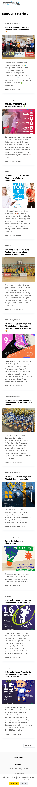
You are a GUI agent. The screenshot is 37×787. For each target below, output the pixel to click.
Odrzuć (24, 783)
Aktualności (9, 23)
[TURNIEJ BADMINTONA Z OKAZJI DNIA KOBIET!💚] (18, 121)
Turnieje (17, 23)
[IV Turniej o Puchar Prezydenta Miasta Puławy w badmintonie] (18, 494)
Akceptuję (14, 783)
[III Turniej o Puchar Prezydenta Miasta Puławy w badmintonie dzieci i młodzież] (18, 692)
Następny (28, 745)
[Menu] (34, 3)
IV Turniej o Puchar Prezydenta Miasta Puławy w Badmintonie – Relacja (18, 402)
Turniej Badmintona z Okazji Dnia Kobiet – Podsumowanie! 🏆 (17, 29)
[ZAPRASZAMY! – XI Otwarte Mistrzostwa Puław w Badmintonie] (18, 195)
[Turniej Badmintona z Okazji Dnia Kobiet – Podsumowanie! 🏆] (18, 47)
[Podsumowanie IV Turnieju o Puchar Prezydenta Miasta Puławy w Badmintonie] (18, 269)
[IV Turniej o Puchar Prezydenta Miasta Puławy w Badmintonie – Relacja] (18, 420)
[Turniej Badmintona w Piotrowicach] (18, 558)
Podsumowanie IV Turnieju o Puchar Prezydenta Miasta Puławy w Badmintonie (17, 252)
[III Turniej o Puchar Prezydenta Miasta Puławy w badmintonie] (18, 617)
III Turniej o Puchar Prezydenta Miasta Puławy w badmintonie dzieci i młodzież (18, 674)
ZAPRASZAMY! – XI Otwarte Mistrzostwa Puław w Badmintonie (17, 178)
